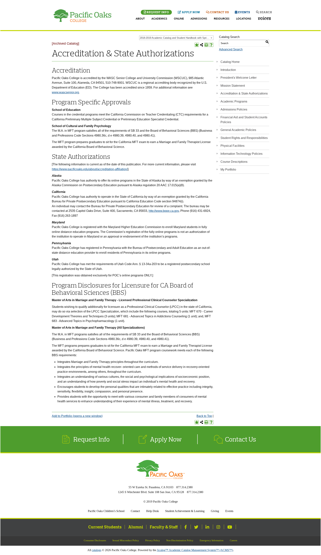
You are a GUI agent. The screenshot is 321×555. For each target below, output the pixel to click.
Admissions (199, 18)
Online (179, 18)
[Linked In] (207, 526)
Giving (215, 511)
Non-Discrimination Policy (179, 540)
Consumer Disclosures (95, 540)
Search (265, 12)
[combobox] (176, 38)
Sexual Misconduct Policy (125, 540)
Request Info (157, 12)
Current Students (105, 527)
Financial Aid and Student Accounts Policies (244, 120)
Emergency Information (211, 540)
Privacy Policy (152, 540)
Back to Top (204, 416)
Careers (233, 540)
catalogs (96, 550)
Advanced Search (231, 49)
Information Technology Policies (241, 153)
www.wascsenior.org (65, 92)
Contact (135, 511)
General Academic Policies (238, 129)
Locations (243, 18)
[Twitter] (196, 526)
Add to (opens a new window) (77, 416)
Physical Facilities (232, 145)
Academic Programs (234, 101)
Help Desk (152, 511)
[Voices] (264, 18)
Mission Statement (233, 85)
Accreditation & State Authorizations (244, 93)
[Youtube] (230, 526)
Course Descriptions (234, 161)
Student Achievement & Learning (185, 511)
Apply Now (190, 12)
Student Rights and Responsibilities (244, 137)
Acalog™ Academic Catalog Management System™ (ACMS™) (195, 550)
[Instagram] (218, 526)
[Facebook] (186, 526)
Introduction (228, 69)
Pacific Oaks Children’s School (106, 511)
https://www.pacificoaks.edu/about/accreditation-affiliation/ (90, 169)
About (140, 18)
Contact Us (219, 12)
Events (243, 12)
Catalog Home (230, 61)
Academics (159, 18)
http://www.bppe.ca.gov (164, 210)
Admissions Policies (234, 109)
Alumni (135, 527)
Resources (221, 18)
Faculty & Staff (164, 527)
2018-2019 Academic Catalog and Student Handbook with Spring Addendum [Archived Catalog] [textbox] (176, 37)
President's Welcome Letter (239, 77)
